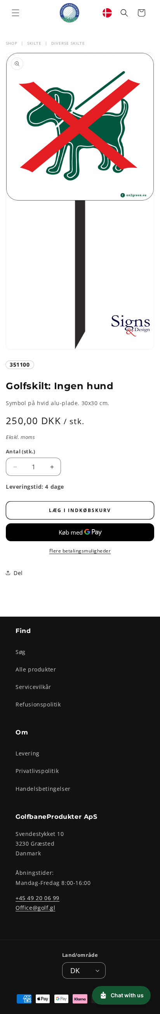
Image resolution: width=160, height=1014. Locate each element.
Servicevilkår (33, 687)
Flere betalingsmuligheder (80, 550)
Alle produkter (36, 669)
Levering (28, 753)
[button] (15, 12)
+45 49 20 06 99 (37, 898)
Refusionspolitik (38, 704)
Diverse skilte (68, 43)
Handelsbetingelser (43, 788)
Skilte (34, 43)
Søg (21, 652)
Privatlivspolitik (37, 770)
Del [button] (18, 573)
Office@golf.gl (35, 907)
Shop (11, 43)
